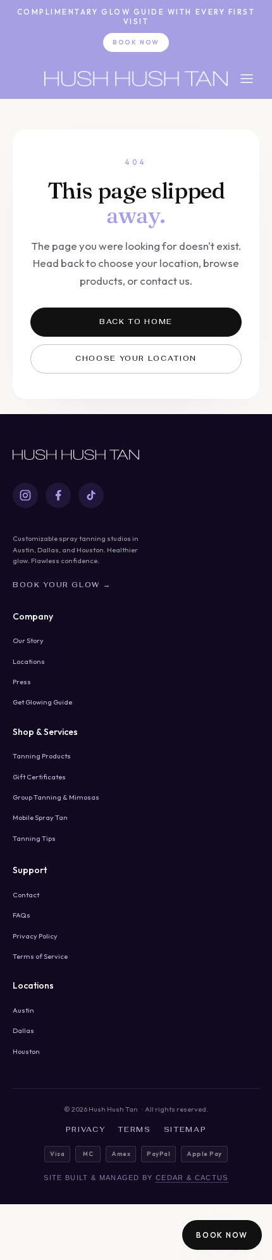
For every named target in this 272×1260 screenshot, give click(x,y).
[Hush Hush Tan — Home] (136, 78)
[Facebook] (58, 495)
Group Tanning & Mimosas (56, 797)
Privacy (86, 1129)
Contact (26, 894)
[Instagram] (25, 495)
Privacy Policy (35, 936)
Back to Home (136, 321)
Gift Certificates (39, 776)
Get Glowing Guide (42, 702)
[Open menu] (247, 79)
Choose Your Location (136, 358)
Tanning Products (42, 755)
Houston (26, 1051)
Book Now (136, 42)
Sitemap (185, 1129)
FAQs (21, 915)
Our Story (28, 640)
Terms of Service (40, 956)
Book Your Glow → (62, 584)
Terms (134, 1129)
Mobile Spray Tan (40, 817)
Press (22, 681)
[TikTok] (91, 495)
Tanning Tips (34, 838)
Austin (23, 1010)
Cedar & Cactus (192, 1177)
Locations (29, 661)
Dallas (23, 1030)
